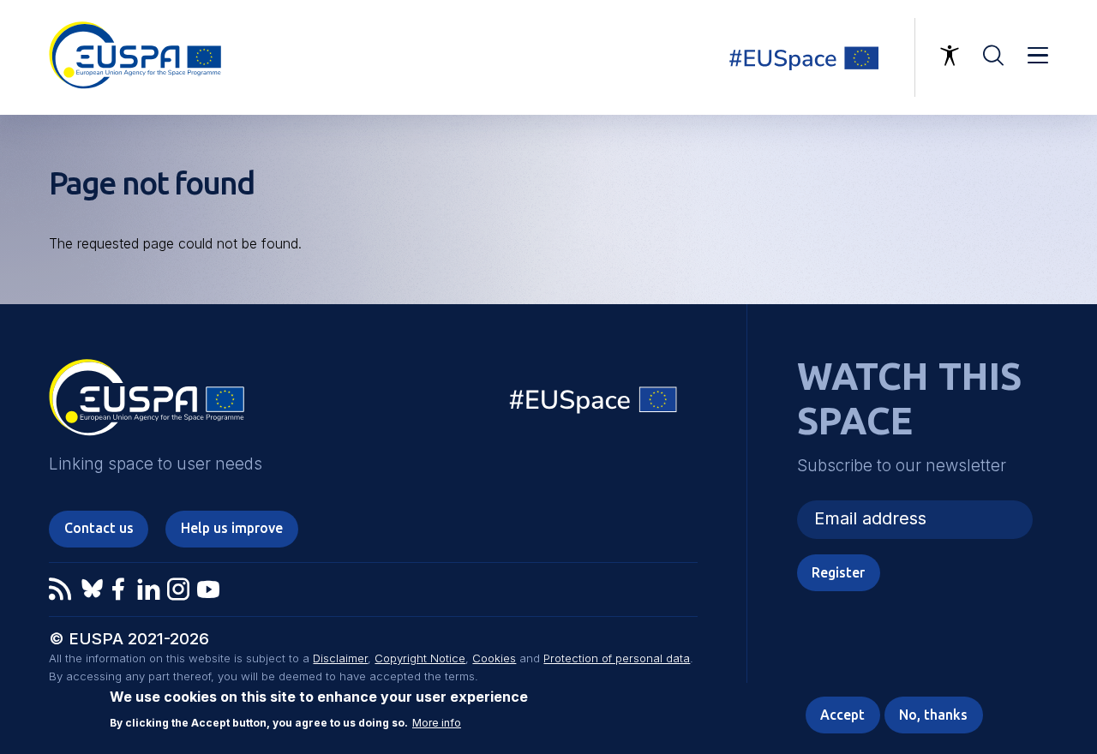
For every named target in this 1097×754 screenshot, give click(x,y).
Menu (1038, 56)
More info (436, 723)
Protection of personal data (616, 658)
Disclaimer (340, 658)
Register (838, 572)
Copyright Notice (420, 658)
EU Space (594, 404)
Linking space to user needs (813, 57)
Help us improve (232, 528)
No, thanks (933, 714)
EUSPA (146, 403)
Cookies (494, 658)
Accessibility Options (949, 56)
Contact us (99, 528)
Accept (842, 714)
